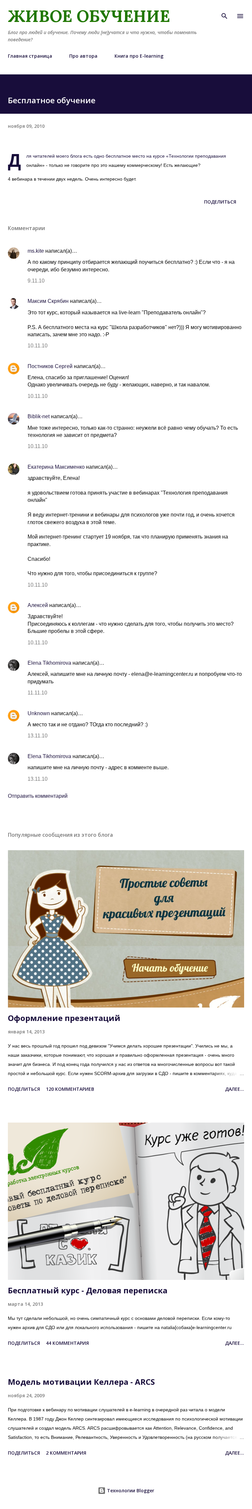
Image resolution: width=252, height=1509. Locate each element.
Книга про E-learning (139, 56)
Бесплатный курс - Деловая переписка (87, 1290)
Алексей (38, 605)
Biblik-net (39, 416)
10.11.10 (38, 345)
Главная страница (30, 56)
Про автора (83, 56)
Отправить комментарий (38, 796)
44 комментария (67, 1343)
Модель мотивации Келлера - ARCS (81, 1381)
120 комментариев (70, 1089)
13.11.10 (38, 735)
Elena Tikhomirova (49, 663)
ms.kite (36, 251)
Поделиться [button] (220, 202)
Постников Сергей (50, 366)
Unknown (39, 713)
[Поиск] (224, 12)
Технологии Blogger (130, 1490)
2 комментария (66, 1453)
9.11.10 (36, 281)
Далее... (234, 1089)
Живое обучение (89, 16)
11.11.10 (37, 693)
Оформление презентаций (64, 1017)
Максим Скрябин (48, 301)
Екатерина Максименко (56, 467)
